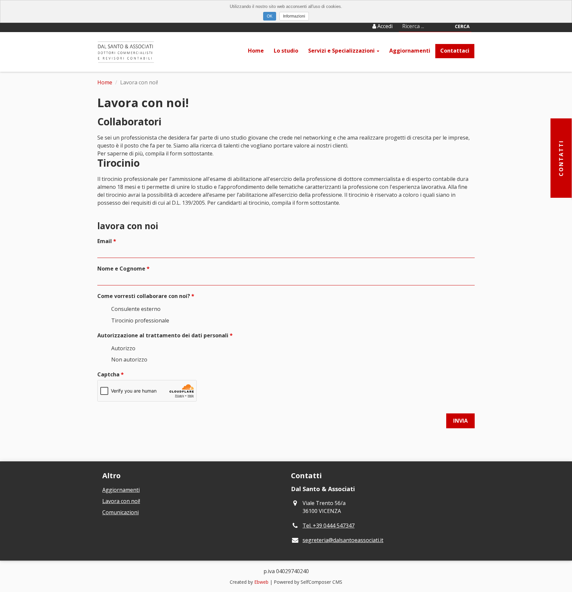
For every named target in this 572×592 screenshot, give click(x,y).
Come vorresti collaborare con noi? (143, 296)
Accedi (384, 26)
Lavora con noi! (121, 501)
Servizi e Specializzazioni (342, 50)
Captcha (108, 374)
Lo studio (286, 50)
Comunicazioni (120, 512)
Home (256, 50)
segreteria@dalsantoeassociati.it (343, 540)
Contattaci (454, 50)
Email (104, 241)
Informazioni (294, 16)
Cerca (462, 26)
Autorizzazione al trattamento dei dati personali (162, 335)
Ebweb (261, 582)
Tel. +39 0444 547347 (329, 525)
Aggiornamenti (409, 50)
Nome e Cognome (121, 268)
